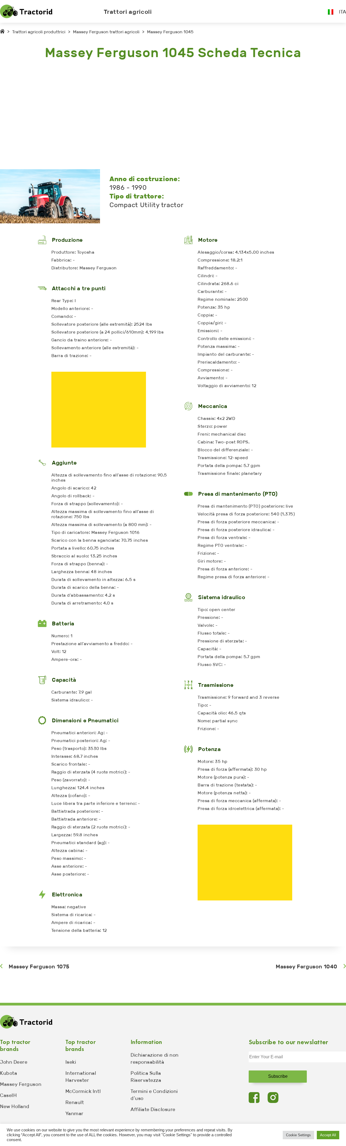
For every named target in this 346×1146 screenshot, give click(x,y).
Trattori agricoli (128, 11)
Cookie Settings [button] (298, 1135)
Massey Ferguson (20, 1084)
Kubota (8, 1073)
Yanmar (74, 1113)
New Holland (14, 1106)
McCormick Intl (83, 1091)
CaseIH (8, 1095)
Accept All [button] (328, 1135)
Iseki (70, 1062)
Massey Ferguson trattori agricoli (106, 31)
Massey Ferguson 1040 (306, 966)
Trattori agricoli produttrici (38, 31)
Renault (74, 1102)
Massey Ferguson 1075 (39, 966)
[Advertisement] (162, 115)
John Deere (13, 1062)
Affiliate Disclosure (153, 1109)
